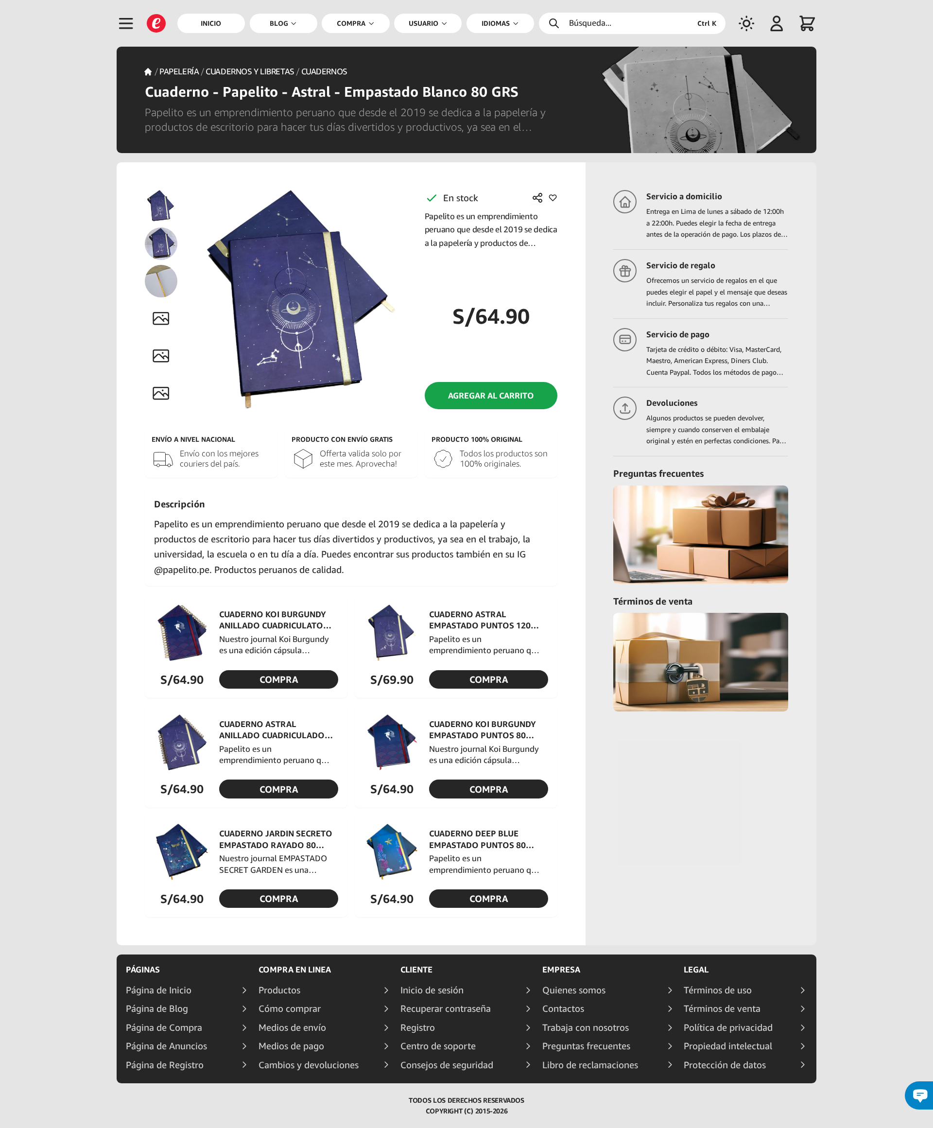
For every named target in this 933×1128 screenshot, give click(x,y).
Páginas (143, 969)
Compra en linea (295, 969)
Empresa (561, 969)
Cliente (416, 969)
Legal (696, 969)
